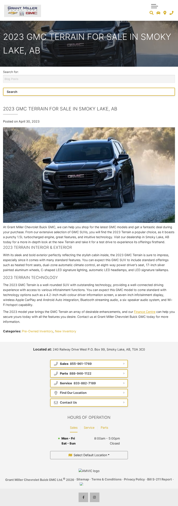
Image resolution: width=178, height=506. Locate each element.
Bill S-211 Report (159, 479)
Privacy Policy (134, 479)
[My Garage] (158, 13)
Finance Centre (144, 312)
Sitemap (82, 479)
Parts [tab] (104, 427)
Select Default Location (90, 455)
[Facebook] (83, 497)
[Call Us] (171, 13)
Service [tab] (89, 427)
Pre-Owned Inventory (37, 331)
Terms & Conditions (106, 479)
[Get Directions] (165, 13)
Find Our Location (73, 392)
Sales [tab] (73, 427)
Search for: (11, 72)
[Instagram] (95, 497)
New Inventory (65, 331)
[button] (154, 5)
